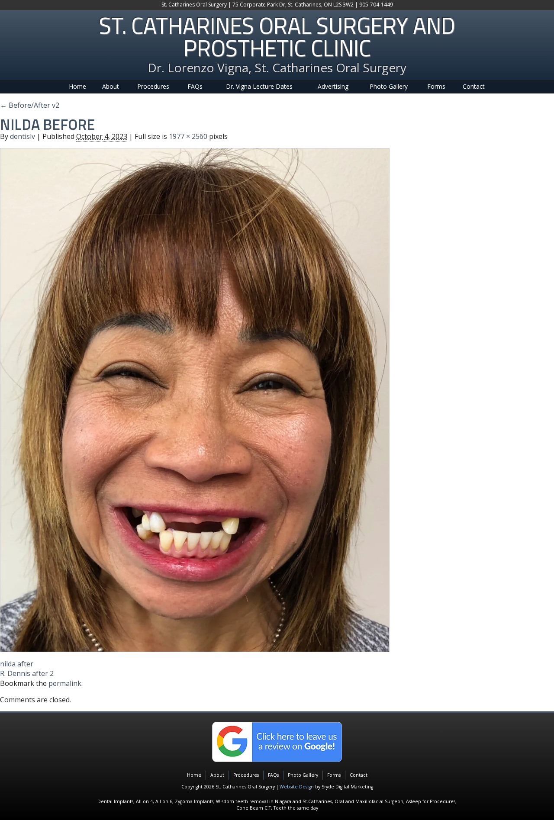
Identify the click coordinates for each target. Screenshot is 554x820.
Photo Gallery (389, 86)
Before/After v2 (29, 105)
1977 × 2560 (188, 136)
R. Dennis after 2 (27, 673)
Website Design (297, 787)
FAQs (195, 86)
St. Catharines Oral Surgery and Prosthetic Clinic (277, 36)
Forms (436, 86)
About (110, 86)
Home (77, 86)
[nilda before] (195, 399)
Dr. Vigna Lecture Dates (259, 86)
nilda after (16, 664)
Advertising (333, 86)
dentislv (22, 136)
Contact (474, 86)
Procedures (153, 86)
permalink (64, 683)
